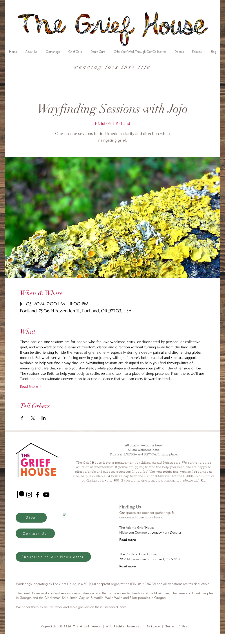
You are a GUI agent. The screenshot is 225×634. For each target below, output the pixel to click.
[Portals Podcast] (20, 494)
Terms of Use (176, 626)
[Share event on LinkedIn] (44, 418)
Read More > (30, 386)
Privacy (153, 626)
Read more (127, 540)
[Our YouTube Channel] (46, 494)
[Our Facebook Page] (38, 494)
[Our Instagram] (29, 494)
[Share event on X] (33, 418)
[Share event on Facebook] (22, 418)
